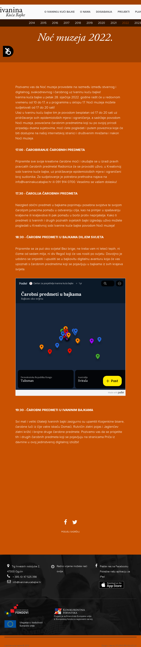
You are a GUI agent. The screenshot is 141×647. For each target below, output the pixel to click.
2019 (89, 23)
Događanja (104, 11)
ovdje (60, 571)
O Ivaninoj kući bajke (59, 11)
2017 (66, 23)
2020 (101, 23)
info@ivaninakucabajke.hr (27, 582)
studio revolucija (126, 645)
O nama (85, 11)
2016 (55, 23)
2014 (32, 23)
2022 (125, 23)
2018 (78, 23)
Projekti (124, 11)
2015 (43, 23)
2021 (114, 23)
